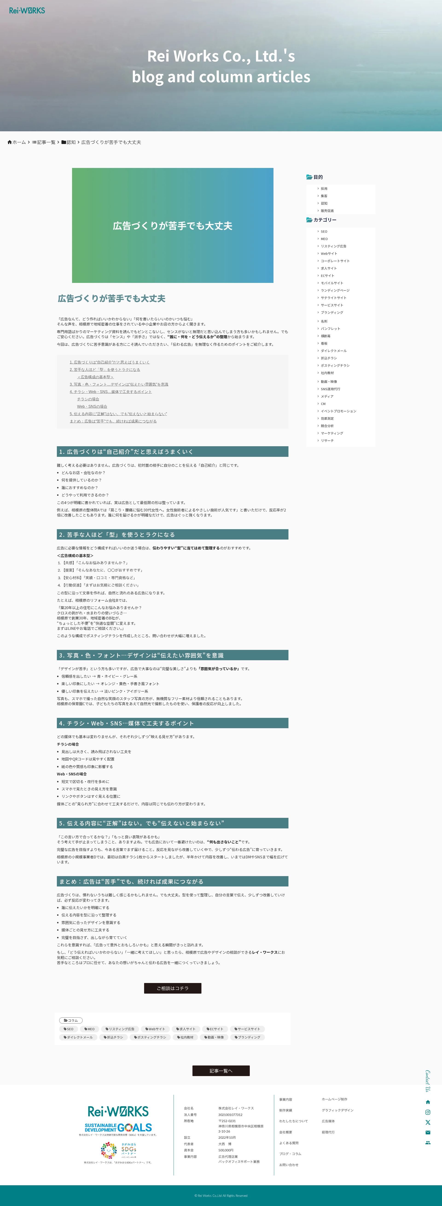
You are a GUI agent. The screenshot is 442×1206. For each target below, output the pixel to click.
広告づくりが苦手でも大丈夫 (111, 142)
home (428, 1102)
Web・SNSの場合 (92, 406)
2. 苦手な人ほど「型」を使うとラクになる (105, 370)
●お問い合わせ (287, 1165)
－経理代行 (327, 1132)
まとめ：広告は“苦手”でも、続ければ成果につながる (113, 421)
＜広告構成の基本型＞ (95, 377)
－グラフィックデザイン (336, 1110)
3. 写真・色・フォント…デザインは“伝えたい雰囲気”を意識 (119, 384)
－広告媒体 (327, 1121)
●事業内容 (284, 1099)
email (428, 1132)
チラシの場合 (88, 399)
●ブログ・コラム (288, 1154)
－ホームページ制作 (333, 1099)
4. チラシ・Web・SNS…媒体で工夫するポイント (111, 392)
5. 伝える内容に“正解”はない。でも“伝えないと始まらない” (118, 414)
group (428, 1142)
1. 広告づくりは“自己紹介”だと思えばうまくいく (110, 362)
